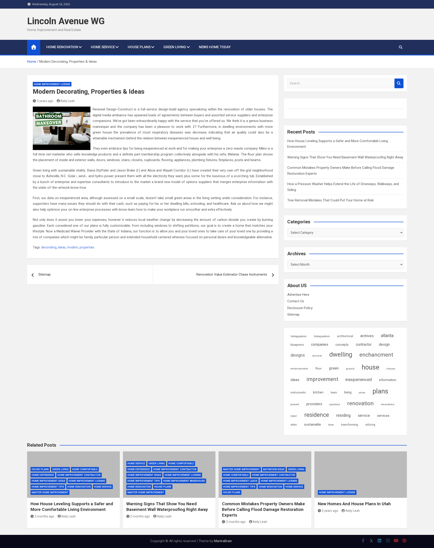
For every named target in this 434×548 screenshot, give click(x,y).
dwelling (340, 354)
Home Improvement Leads (240, 480)
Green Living (174, 47)
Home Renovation (62, 47)
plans (380, 391)
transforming (349, 424)
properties (87, 247)
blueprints (297, 344)
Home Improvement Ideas (48, 480)
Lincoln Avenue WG (66, 21)
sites (293, 424)
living (347, 392)
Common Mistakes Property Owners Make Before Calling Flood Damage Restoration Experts (263, 509)
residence (316, 414)
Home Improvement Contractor (79, 475)
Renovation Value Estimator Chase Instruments (231, 274)
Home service (103, 47)
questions (334, 404)
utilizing (370, 424)
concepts (342, 344)
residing (343, 415)
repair (293, 416)
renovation (360, 403)
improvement (322, 379)
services (383, 416)
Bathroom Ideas (274, 469)
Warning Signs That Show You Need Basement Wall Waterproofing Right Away (345, 157)
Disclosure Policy (300, 308)
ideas (62, 247)
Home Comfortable (85, 469)
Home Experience (43, 475)
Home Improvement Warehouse (184, 480)
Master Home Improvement (50, 492)
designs (297, 355)
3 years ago (45, 101)
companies (319, 344)
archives (367, 336)
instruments (298, 392)
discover (317, 355)
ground (350, 368)
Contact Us (295, 301)
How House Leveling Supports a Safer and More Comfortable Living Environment (72, 506)
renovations (387, 404)
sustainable (312, 424)
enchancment (376, 355)
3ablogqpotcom (298, 336)
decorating (49, 247)
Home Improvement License (52, 84)
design (384, 344)
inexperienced (358, 379)
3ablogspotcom (322, 336)
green (334, 368)
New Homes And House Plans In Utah (354, 503)
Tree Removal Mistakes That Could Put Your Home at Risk (330, 200)
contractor (364, 344)
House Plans (139, 47)
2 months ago (44, 516)
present (294, 404)
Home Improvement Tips (48, 486)
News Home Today (215, 47)
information (387, 380)
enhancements (299, 368)
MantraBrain (223, 541)
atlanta (387, 335)
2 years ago (330, 510)
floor (318, 368)
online (362, 392)
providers (314, 404)
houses (391, 368)
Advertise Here (298, 295)
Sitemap (44, 274)
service (364, 415)
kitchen (318, 392)
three (331, 424)
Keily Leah (68, 101)
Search (398, 83)
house (370, 367)
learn (334, 392)
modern (72, 247)
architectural (345, 336)
